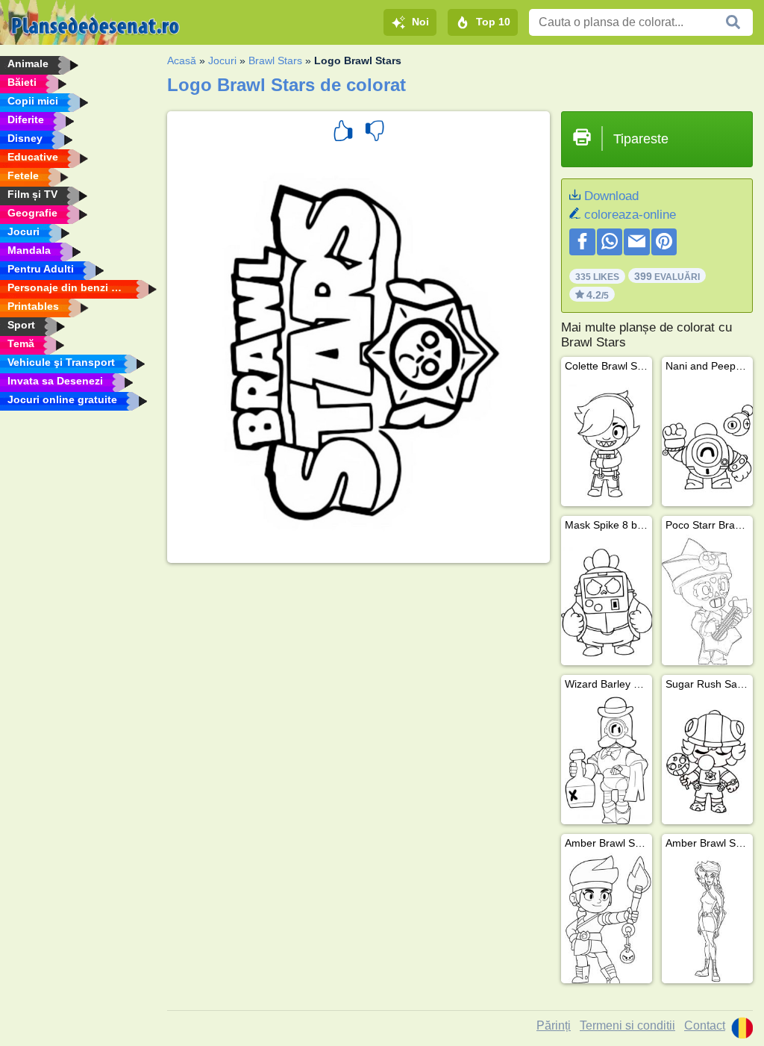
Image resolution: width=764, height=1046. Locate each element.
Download (611, 196)
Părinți (553, 1025)
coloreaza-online (630, 215)
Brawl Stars (275, 60)
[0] (374, 133)
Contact (704, 1025)
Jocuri (222, 60)
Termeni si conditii (627, 1025)
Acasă (181, 60)
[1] (343, 133)
